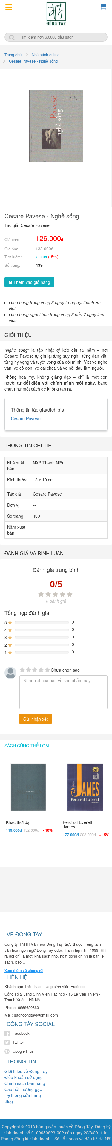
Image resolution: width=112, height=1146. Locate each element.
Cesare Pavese (26, 418)
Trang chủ (13, 54)
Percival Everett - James (79, 824)
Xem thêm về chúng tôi (23, 970)
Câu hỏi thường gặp (23, 1089)
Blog (8, 1101)
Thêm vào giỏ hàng (31, 282)
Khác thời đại (18, 822)
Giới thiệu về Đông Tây (25, 1071)
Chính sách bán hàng (24, 1083)
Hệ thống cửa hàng (22, 1095)
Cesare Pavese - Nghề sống (33, 61)
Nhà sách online (45, 54)
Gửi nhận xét (35, 719)
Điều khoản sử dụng (23, 1077)
